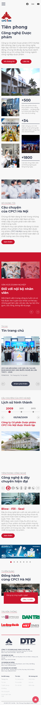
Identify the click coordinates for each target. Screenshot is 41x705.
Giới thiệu (32, 679)
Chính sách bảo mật (6, 695)
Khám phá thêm (20, 384)
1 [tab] (11, 562)
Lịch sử (31, 682)
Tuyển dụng (5, 685)
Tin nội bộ (18, 685)
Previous (31, 312)
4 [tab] (20, 562)
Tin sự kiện (18, 682)
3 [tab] (17, 562)
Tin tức (3, 682)
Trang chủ (4, 679)
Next (38, 312)
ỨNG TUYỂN (28, 600)
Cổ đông (3, 688)
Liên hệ (26, 61)
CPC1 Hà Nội (16, 231)
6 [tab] (27, 562)
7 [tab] (30, 562)
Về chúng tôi (9, 61)
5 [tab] (23, 562)
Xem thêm (8, 242)
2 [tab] (14, 562)
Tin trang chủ (19, 679)
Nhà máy (31, 685)
